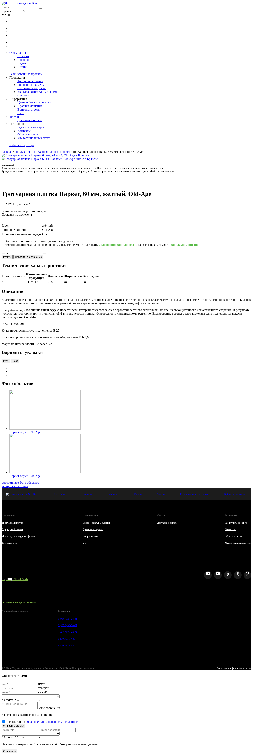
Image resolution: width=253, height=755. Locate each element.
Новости (23, 56)
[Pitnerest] (247, 575)
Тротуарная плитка (30, 81)
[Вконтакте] (208, 575)
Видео (21, 63)
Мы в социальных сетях (33, 138)
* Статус (7, 699)
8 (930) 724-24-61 (67, 618)
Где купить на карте (30, 127)
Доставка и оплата (29, 120)
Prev (5, 360)
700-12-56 (15, 579)
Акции (22, 67)
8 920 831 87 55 (66, 645)
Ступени (23, 95)
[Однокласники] (238, 575)
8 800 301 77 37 (66, 638)
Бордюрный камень (30, 84)
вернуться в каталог (15, 486)
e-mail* (42, 692)
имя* (41, 683)
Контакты (24, 131)
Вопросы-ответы (28, 109)
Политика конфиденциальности (234, 668)
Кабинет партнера (21, 145)
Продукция (22, 151)
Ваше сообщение (49, 708)
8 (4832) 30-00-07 (67, 625)
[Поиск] (40, 8)
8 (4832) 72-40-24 (67, 632)
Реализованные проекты (25, 74)
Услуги (14, 116)
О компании (17, 52)
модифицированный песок (117, 244)
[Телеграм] (228, 575)
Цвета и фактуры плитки (34, 102)
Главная (7, 151)
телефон (43, 688)
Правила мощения (29, 106)
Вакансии (24, 59)
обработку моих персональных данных (52, 721)
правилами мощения (184, 244)
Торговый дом (9, 542)
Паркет (65, 151)
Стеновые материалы (31, 88)
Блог (20, 113)
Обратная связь (27, 134)
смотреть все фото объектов (20, 482)
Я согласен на (42, 721)
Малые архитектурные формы (37, 91)
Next (15, 360)
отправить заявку (13, 725)
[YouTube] (218, 575)
